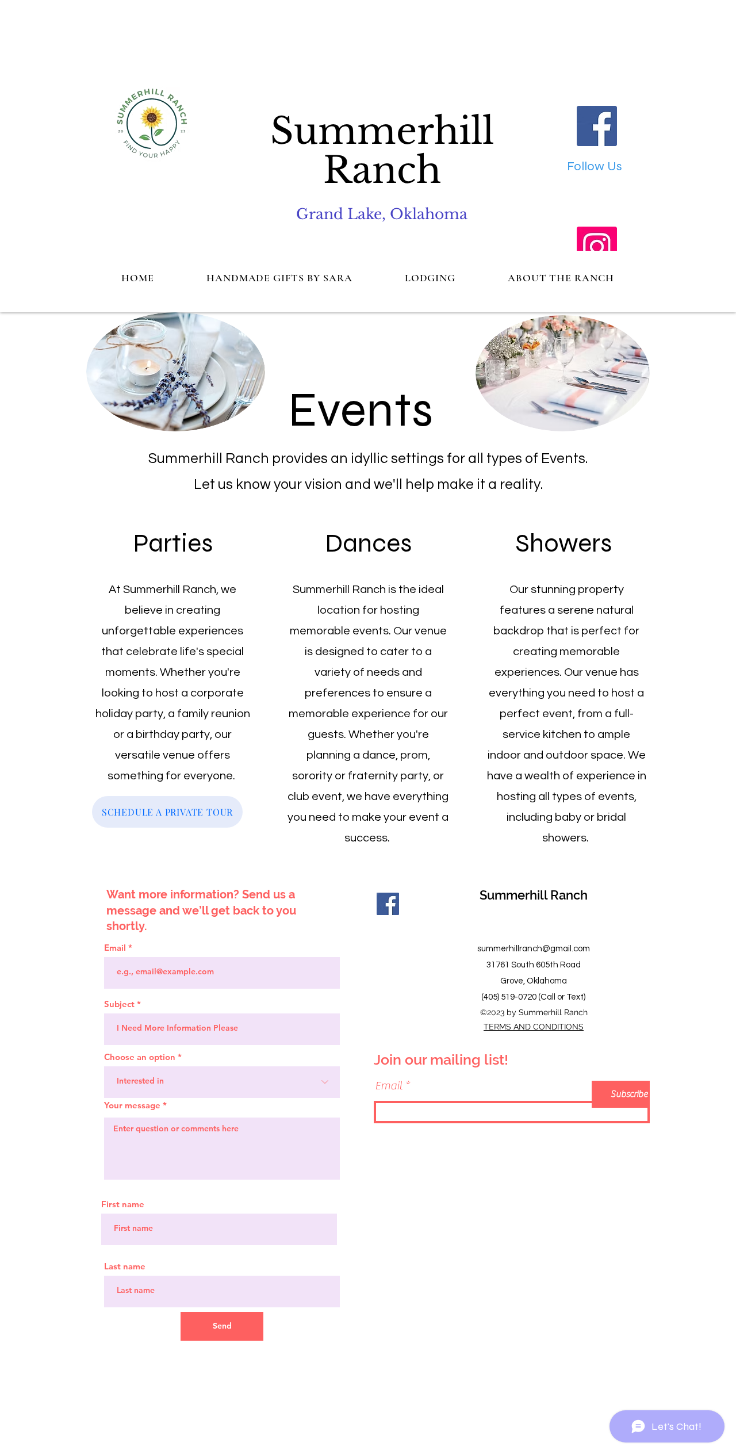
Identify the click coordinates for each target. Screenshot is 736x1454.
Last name (124, 1266)
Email (115, 947)
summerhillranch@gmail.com (533, 948)
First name (122, 1204)
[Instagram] (597, 247)
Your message (132, 1105)
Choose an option (139, 1057)
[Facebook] (597, 126)
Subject (119, 1004)
